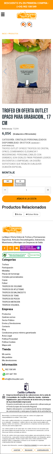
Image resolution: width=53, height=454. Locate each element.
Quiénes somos (8, 317)
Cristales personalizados (12, 277)
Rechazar (28, 450)
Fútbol (4, 283)
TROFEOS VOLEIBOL (10, 305)
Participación (7, 268)
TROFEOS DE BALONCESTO (14, 292)
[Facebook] (4, 248)
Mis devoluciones (9, 360)
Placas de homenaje (10, 274)
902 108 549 (10, 369)
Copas (4, 280)
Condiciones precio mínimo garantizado (19, 333)
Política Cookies (8, 342)
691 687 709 (11, 374)
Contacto (6, 326)
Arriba (19, 214)
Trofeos (5, 264)
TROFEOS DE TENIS (10, 296)
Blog (4, 329)
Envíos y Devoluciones (11, 323)
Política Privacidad (10, 339)
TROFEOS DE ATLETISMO (13, 289)
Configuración (43, 450)
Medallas (6, 271)
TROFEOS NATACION (11, 302)
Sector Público (8, 320)
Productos (13, 34)
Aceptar (17, 450)
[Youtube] (17, 248)
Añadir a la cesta (26, 198)
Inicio (4, 34)
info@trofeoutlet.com (14, 379)
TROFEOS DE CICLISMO (12, 286)
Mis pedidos (7, 357)
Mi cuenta (6, 354)
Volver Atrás (33, 214)
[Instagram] (10, 248)
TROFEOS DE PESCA (11, 299)
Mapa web (6, 345)
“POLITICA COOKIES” (30, 445)
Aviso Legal (7, 336)
